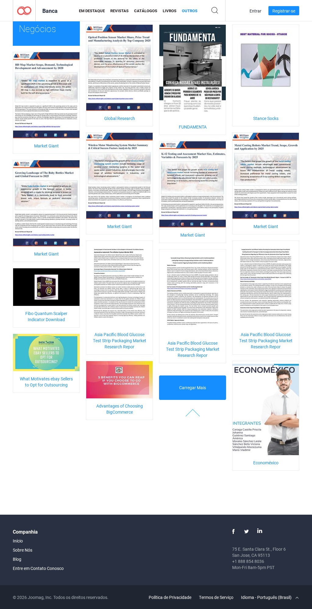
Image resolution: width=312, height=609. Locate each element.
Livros (169, 10)
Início (18, 541)
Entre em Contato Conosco (38, 568)
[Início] (24, 10)
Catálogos (145, 10)
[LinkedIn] (260, 531)
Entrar (255, 11)
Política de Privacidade (170, 597)
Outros (189, 10)
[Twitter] (246, 531)
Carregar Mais (192, 387)
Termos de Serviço (216, 597)
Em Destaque (92, 10)
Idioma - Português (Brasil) (266, 597)
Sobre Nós (22, 550)
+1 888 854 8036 (248, 561)
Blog (17, 559)
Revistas (119, 10)
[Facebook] (233, 531)
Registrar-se (283, 11)
